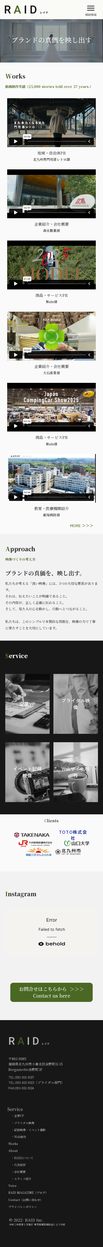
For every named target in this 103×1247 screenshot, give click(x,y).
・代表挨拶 (17, 1165)
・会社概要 (17, 1172)
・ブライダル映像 (21, 1123)
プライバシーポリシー (22, 1207)
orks (18, 76)
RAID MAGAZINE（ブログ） (28, 1192)
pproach (22, 549)
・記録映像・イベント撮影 (27, 1130)
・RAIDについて (20, 1158)
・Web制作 (17, 1137)
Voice (12, 1186)
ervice (18, 655)
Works (13, 1144)
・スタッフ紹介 (19, 1179)
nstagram (22, 894)
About (13, 1151)
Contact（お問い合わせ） (25, 1200)
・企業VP (16, 1116)
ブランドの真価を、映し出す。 (45, 573)
